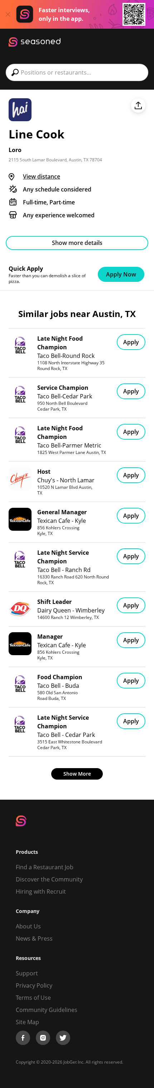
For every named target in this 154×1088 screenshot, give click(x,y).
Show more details (77, 243)
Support (27, 973)
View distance (41, 176)
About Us (28, 926)
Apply (131, 342)
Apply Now (121, 274)
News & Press (34, 938)
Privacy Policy (34, 985)
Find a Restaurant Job (44, 867)
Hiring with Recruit (41, 891)
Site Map (27, 1022)
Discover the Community (49, 879)
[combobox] (77, 72)
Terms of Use (33, 998)
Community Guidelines (46, 1010)
